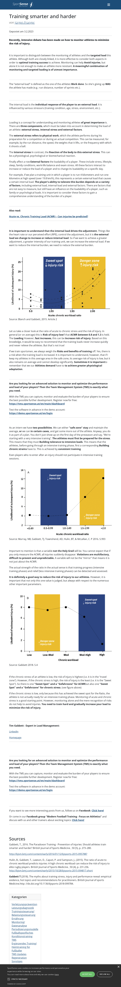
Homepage (15, 737)
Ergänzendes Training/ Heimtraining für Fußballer (24, 947)
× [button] (118, 967)
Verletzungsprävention (24, 904)
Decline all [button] (105, 974)
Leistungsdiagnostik (23, 907)
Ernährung (18, 918)
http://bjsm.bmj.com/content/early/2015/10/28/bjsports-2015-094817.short (51, 870)
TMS (14, 940)
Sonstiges (17, 961)
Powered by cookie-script (16, 984)
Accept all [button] (87, 974)
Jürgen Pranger (25, 22)
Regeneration (19, 957)
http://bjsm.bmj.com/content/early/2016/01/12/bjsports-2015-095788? (48, 854)
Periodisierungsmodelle (25, 929)
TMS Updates (19, 954)
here (57, 974)
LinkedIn (13, 731)
